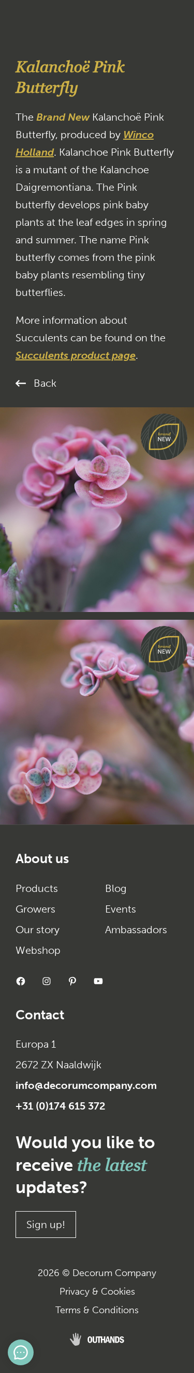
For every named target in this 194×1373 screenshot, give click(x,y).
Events (120, 909)
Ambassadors (136, 929)
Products (37, 888)
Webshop (38, 950)
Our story (37, 929)
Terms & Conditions (97, 1310)
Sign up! (45, 1224)
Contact (40, 1015)
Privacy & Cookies (97, 1291)
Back (45, 383)
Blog (116, 888)
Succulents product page (76, 355)
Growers (35, 909)
